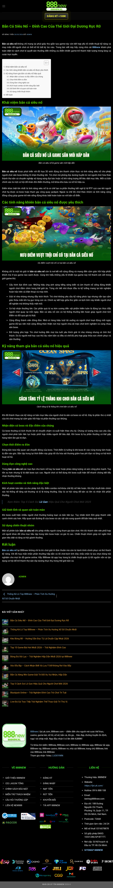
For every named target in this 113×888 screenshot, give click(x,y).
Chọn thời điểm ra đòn (18, 80)
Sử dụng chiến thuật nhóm (20, 92)
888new (34, 731)
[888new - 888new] (56, 6)
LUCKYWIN (57, 755)
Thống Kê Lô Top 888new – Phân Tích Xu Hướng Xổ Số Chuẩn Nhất (43, 629)
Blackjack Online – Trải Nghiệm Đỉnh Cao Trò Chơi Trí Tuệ (38, 692)
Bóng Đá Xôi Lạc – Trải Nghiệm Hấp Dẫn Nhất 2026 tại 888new (41, 656)
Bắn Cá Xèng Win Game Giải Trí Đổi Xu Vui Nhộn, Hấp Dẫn (38, 674)
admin (29, 34)
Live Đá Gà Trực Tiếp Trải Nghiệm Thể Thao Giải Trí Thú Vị (38, 701)
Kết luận (9, 95)
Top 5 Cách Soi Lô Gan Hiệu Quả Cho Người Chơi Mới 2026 (39, 683)
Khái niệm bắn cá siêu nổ (16, 67)
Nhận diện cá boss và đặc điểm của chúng (26, 77)
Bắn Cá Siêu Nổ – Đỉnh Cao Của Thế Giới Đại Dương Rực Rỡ (39, 620)
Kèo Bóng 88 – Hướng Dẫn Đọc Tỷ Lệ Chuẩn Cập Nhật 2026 (39, 638)
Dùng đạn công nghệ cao (19, 83)
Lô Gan (43, 501)
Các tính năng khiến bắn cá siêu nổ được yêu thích (27, 70)
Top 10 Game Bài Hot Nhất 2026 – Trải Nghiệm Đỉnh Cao (38, 647)
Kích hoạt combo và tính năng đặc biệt (24, 86)
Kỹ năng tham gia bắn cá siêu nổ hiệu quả (23, 73)
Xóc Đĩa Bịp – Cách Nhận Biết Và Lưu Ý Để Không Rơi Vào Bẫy (40, 665)
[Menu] (3, 6)
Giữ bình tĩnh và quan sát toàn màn (23, 88)
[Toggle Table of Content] (45, 62)
